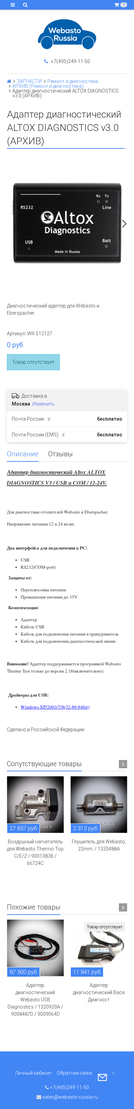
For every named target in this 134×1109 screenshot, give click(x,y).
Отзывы (60, 454)
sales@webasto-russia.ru (69, 1097)
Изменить (43, 404)
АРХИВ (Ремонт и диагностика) (47, 86)
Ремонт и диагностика (72, 81)
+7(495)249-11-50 (70, 61)
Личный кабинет (33, 1073)
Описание (22, 454)
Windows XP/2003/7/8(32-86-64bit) (55, 707)
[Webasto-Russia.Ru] (67, 34)
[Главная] (9, 81)
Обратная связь (75, 1073)
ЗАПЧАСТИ (29, 81)
